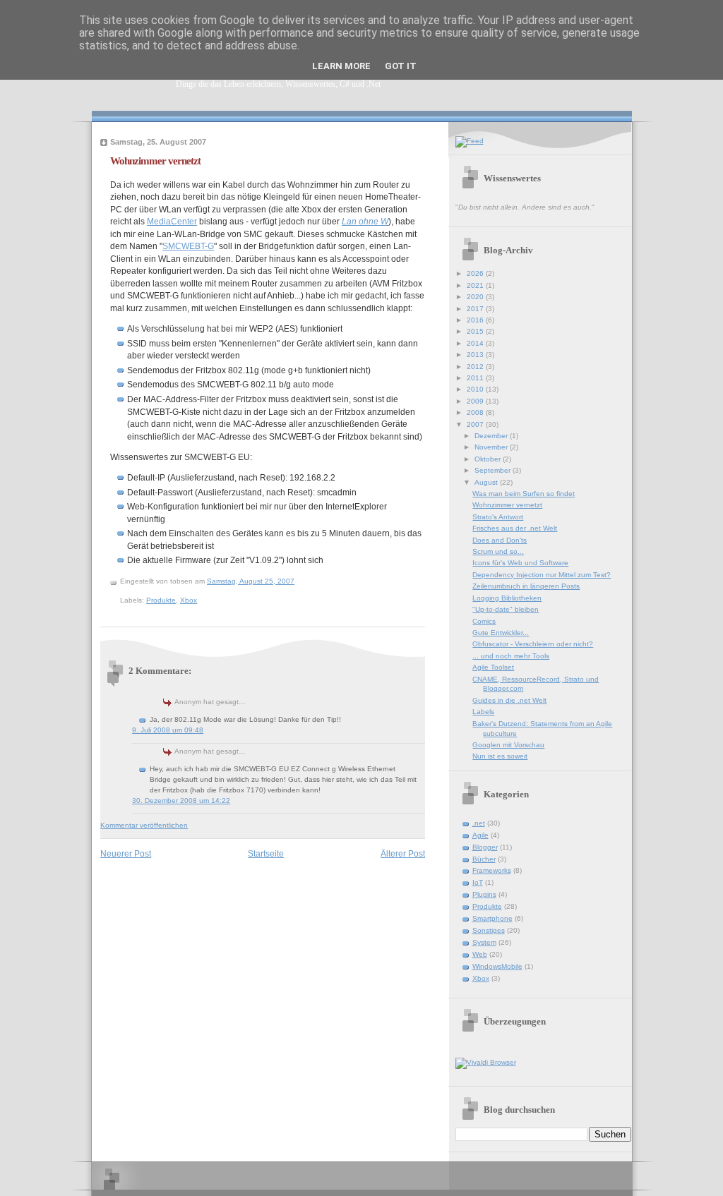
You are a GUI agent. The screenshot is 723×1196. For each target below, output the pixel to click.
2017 (476, 309)
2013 (476, 354)
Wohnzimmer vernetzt (155, 161)
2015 (476, 331)
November (492, 447)
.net (478, 823)
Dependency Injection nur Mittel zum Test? (541, 575)
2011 (476, 378)
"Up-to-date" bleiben (505, 609)
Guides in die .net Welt (509, 700)
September (493, 470)
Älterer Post (403, 853)
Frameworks (491, 870)
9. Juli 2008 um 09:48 (167, 730)
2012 (476, 366)
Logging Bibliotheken (507, 598)
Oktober (488, 459)
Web (479, 954)
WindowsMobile (497, 966)
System (484, 942)
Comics (484, 621)
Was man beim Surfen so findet (523, 493)
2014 (476, 343)
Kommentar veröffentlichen (144, 825)
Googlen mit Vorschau (508, 745)
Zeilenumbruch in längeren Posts (526, 586)
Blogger (485, 847)
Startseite (266, 853)
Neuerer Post (125, 853)
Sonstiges (488, 930)
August (487, 482)
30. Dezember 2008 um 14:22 (181, 800)
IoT (477, 882)
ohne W (365, 221)
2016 (476, 320)
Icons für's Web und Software (520, 563)
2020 (476, 297)
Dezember (492, 436)
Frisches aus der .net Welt (514, 528)
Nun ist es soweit (499, 756)
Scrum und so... (498, 551)
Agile (480, 835)
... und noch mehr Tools (510, 656)
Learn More (341, 66)
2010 (476, 389)
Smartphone (492, 918)
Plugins (484, 894)
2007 (476, 424)
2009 (476, 401)
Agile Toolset (493, 667)
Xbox (188, 600)
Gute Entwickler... (500, 632)
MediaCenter (172, 221)
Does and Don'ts (499, 540)
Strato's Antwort (497, 517)
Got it (401, 66)
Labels (483, 711)
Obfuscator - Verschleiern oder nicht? (532, 644)
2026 (476, 273)
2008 (476, 412)
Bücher (484, 859)
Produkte (161, 600)
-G (188, 245)
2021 (476, 285)
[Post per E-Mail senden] (306, 581)
